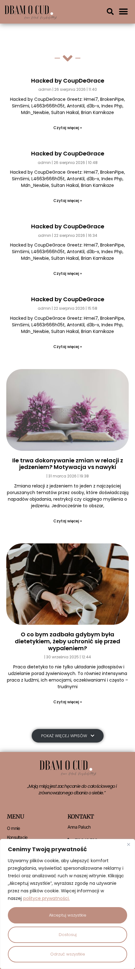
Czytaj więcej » (67, 127)
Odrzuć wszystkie (67, 954)
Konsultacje (17, 837)
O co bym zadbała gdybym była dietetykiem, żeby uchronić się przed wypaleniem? (67, 641)
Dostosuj (68, 935)
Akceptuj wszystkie (67, 915)
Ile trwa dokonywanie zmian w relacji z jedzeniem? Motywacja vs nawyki (67, 463)
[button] (110, 11)
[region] (67, 904)
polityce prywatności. (46, 898)
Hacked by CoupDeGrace (67, 80)
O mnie (13, 828)
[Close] (128, 844)
